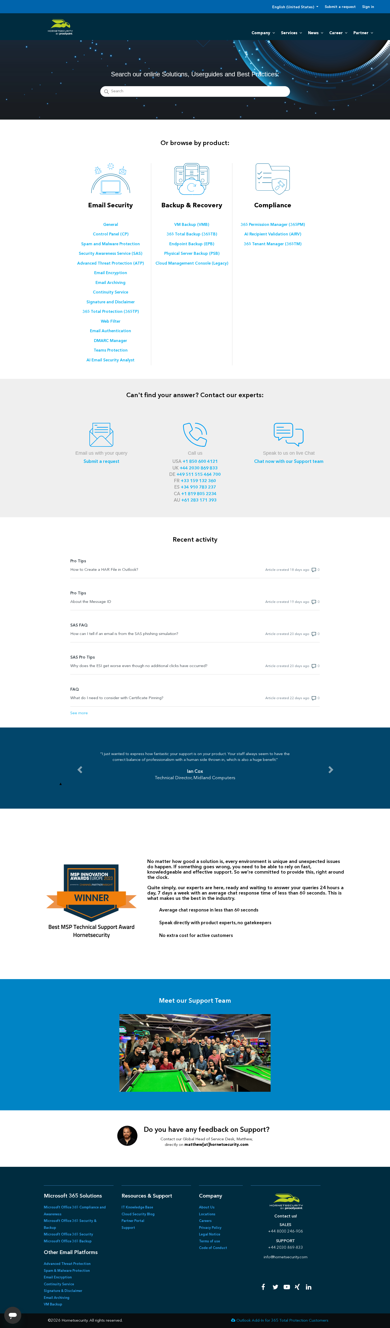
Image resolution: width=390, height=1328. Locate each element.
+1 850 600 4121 (200, 461)
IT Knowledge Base (137, 1207)
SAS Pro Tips (82, 658)
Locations (207, 1214)
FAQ (74, 690)
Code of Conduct (213, 1248)
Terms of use (209, 1241)
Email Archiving (57, 1298)
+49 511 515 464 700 (198, 474)
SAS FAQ (79, 626)
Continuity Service (59, 1284)
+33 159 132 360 (198, 481)
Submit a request (340, 7)
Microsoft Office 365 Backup (68, 1241)
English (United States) (293, 7)
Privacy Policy (210, 1228)
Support (128, 1228)
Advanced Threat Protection (67, 1264)
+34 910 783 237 (198, 487)
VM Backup (53, 1304)
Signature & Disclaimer (63, 1291)
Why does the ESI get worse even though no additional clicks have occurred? (138, 666)
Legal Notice (209, 1234)
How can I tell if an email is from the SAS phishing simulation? (124, 634)
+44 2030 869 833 (199, 468)
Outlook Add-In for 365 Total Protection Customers (282, 1321)
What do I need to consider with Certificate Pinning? (116, 698)
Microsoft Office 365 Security (68, 1234)
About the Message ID (90, 602)
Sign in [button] (368, 7)
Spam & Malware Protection (67, 1271)
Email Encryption (58, 1277)
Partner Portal (133, 1221)
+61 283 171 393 (198, 500)
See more (79, 713)
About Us (207, 1207)
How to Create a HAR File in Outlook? (104, 570)
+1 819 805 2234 (198, 494)
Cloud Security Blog (138, 1214)
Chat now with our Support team (288, 461)
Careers (205, 1221)
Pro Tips (78, 561)
